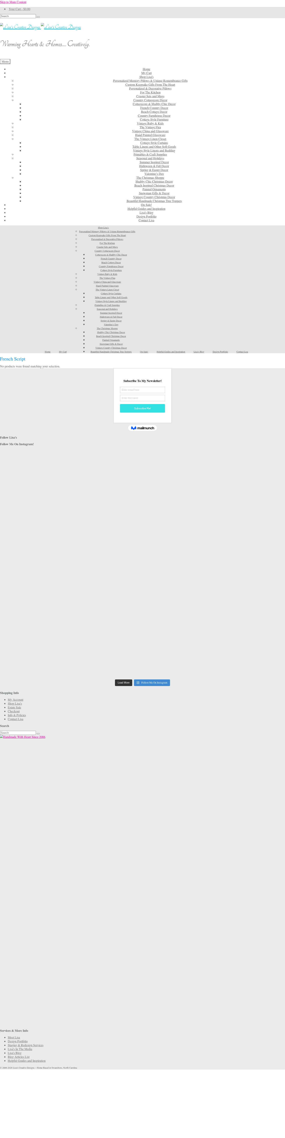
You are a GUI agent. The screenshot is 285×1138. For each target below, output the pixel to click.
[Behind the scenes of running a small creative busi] (47, 466)
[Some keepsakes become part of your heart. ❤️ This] (238, 499)
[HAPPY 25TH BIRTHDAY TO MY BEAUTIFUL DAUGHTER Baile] (142, 455)
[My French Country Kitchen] (47, 519)
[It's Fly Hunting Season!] (238, 556)
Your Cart (19, 9)
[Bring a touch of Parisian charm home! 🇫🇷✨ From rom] (47, 639)
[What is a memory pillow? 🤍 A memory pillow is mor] (47, 598)
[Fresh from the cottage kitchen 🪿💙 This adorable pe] (142, 664)
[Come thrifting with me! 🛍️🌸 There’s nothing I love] (238, 464)
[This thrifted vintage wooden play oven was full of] (238, 639)
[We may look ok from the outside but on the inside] (47, 488)
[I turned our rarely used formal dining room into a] (47, 567)
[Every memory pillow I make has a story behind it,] (142, 534)
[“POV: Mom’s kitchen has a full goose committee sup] (47, 660)
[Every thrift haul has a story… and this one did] (142, 565)
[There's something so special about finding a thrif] (142, 598)
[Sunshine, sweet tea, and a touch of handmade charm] (238, 530)
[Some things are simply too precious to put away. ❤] (238, 604)
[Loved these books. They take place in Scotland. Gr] (142, 488)
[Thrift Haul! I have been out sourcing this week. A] (142, 635)
